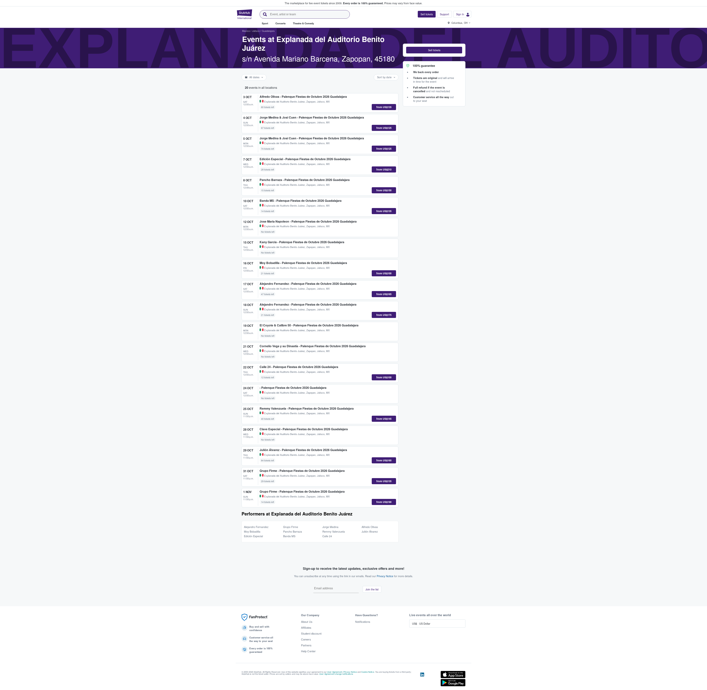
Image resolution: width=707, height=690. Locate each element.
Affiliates (306, 627)
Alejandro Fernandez (256, 527)
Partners (306, 645)
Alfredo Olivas (370, 527)
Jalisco (256, 31)
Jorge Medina (330, 527)
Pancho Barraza (292, 531)
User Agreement (334, 671)
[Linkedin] (422, 679)
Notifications (362, 621)
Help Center (308, 651)
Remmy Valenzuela (333, 531)
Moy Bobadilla (252, 531)
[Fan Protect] (255, 617)
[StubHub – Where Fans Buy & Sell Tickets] (244, 14)
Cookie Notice (367, 671)
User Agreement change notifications (336, 673)
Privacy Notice (385, 576)
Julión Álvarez (370, 531)
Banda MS (289, 536)
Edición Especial (253, 536)
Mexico (246, 31)
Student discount (311, 633)
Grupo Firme (290, 527)
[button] (434, 50)
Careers (306, 639)
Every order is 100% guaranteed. (363, 3)
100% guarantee (424, 66)
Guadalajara (268, 31)
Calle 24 (327, 536)
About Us (306, 621)
